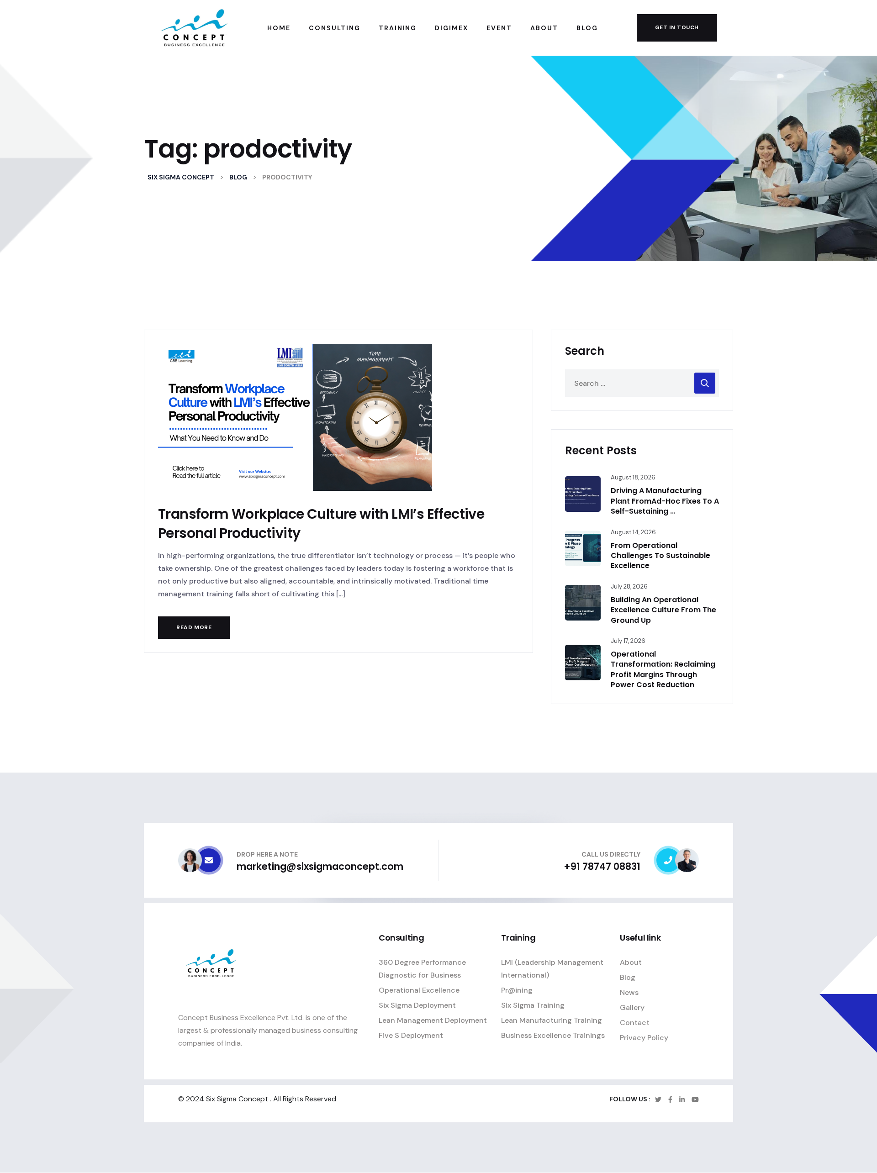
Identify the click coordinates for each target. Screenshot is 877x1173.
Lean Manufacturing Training (551, 1020)
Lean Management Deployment (433, 1020)
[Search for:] (642, 383)
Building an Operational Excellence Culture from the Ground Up (663, 610)
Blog (627, 977)
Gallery (632, 1007)
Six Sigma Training (533, 1005)
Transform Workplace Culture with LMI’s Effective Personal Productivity (321, 523)
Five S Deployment (411, 1035)
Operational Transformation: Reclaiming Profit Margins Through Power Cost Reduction (663, 669)
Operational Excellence (419, 990)
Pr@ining (517, 990)
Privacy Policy (644, 1037)
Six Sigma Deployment (417, 1005)
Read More (193, 627)
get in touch (677, 27)
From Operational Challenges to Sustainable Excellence (660, 555)
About (631, 962)
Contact (635, 1022)
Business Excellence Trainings (553, 1035)
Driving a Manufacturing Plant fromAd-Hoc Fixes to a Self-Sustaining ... (665, 500)
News (629, 992)
